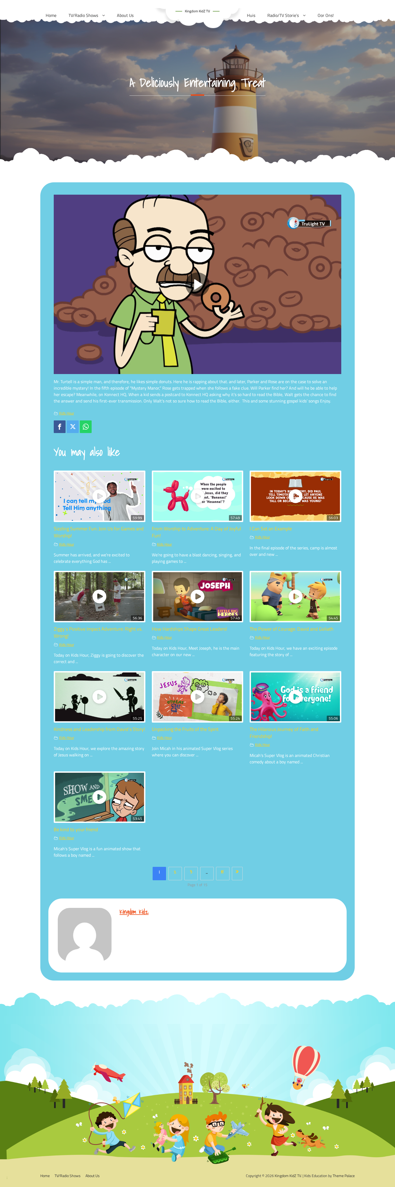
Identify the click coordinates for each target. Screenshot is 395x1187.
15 (222, 872)
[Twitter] (72, 426)
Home (45, 1175)
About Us (92, 1175)
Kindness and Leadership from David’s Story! (99, 729)
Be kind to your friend (76, 829)
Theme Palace (344, 1175)
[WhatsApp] (86, 426)
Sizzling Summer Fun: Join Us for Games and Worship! (99, 532)
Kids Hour (66, 413)
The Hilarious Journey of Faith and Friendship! (284, 733)
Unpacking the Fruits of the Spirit (185, 729)
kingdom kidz (134, 911)
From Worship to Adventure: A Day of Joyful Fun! (196, 532)
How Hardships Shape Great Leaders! (189, 629)
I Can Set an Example (271, 528)
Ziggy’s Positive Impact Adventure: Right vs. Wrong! (98, 632)
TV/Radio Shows (68, 1175)
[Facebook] (60, 426)
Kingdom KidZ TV (197, 11)
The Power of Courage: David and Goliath (291, 629)
